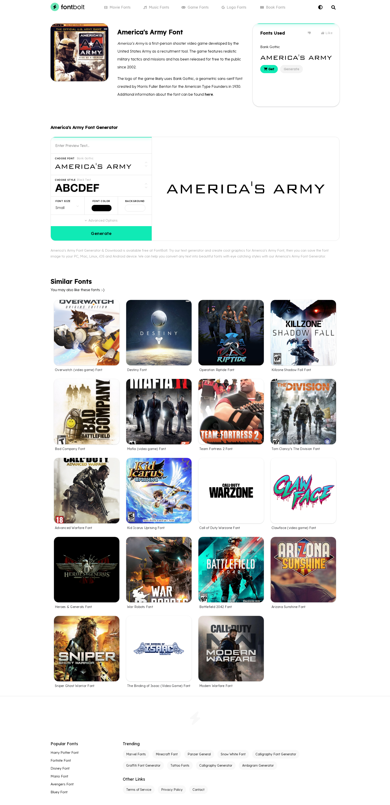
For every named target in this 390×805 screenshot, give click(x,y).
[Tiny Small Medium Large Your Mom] (67, 206)
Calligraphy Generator (215, 765)
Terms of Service (138, 790)
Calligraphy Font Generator (275, 754)
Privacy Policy (172, 790)
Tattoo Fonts (179, 765)
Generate (291, 69)
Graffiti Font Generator (143, 765)
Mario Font (59, 776)
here (209, 94)
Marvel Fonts (136, 754)
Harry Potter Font (65, 752)
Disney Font (60, 768)
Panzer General (199, 754)
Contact (198, 790)
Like (329, 33)
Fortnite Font (61, 760)
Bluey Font (59, 792)
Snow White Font (233, 754)
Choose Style (65, 179)
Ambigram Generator (258, 765)
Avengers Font (62, 784)
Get (270, 69)
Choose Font (65, 158)
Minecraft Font (167, 754)
